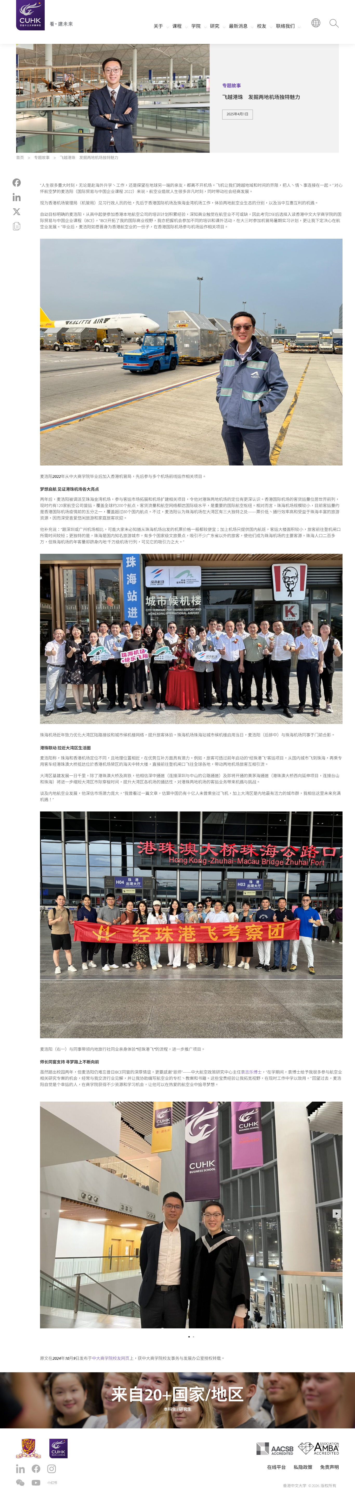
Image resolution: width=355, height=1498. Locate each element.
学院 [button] (196, 26)
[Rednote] (52, 1482)
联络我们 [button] (285, 26)
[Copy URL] (16, 226)
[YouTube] (37, 1483)
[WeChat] (21, 1482)
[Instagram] (52, 1468)
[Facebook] (37, 1468)
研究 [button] (214, 26)
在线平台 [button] (276, 1468)
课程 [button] (177, 26)
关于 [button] (158, 26)
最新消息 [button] (238, 26)
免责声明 (329, 1468)
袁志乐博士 (251, 1072)
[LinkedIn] (21, 1468)
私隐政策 (303, 1468)
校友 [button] (261, 26)
